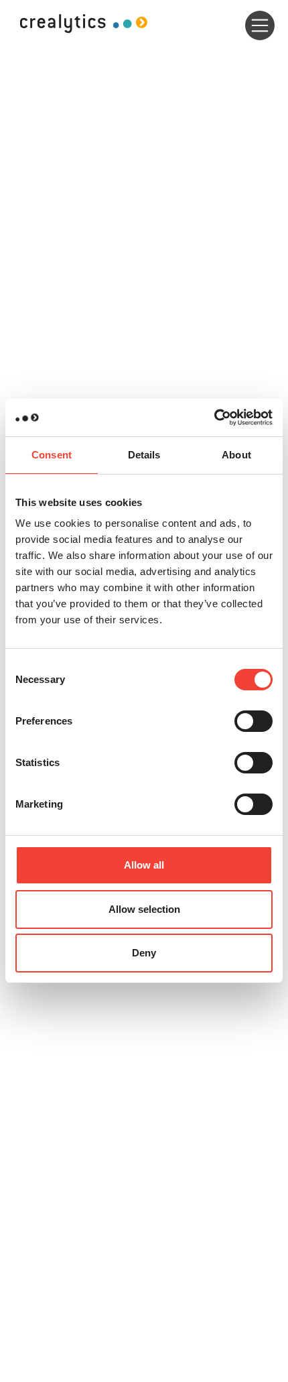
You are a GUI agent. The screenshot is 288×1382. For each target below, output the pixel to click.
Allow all (144, 865)
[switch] (253, 721)
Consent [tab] (51, 454)
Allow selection (144, 909)
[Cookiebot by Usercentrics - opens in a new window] (214, 417)
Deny (144, 952)
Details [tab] (144, 454)
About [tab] (236, 454)
